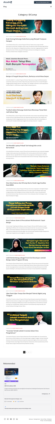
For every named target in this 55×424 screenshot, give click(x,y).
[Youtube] (11, 419)
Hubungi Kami (37, 419)
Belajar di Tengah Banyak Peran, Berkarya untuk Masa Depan (27, 64)
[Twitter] (8, 419)
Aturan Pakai (43, 419)
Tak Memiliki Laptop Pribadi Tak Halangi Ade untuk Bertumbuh (27, 133)
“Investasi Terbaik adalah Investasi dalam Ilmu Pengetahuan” (27, 318)
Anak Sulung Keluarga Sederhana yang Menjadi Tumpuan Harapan (27, 26)
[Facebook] (5, 419)
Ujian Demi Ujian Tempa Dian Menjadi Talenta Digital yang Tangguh (27, 281)
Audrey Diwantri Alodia (21, 36)
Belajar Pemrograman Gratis (43, 2)
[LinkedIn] (17, 419)
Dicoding (49, 420)
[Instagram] (14, 419)
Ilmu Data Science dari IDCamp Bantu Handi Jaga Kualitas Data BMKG (27, 170)
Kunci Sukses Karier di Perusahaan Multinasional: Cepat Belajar (27, 208)
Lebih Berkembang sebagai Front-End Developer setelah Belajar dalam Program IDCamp (27, 245)
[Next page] (31, 352)
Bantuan (31, 419)
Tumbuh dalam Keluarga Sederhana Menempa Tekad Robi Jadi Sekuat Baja (27, 97)
